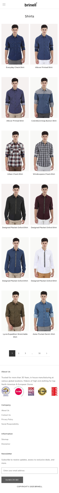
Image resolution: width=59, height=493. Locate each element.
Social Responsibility (10, 424)
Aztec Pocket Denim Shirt (44, 334)
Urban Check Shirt (15, 174)
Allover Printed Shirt (44, 67)
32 (40, 353)
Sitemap (4, 439)
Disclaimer (5, 444)
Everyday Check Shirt (15, 67)
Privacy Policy (7, 419)
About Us (5, 410)
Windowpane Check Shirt (44, 174)
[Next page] (46, 353)
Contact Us (6, 415)
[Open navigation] (4, 4)
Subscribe (12, 480)
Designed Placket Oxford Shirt (15, 227)
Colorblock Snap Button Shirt (44, 121)
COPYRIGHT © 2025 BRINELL (29, 486)
